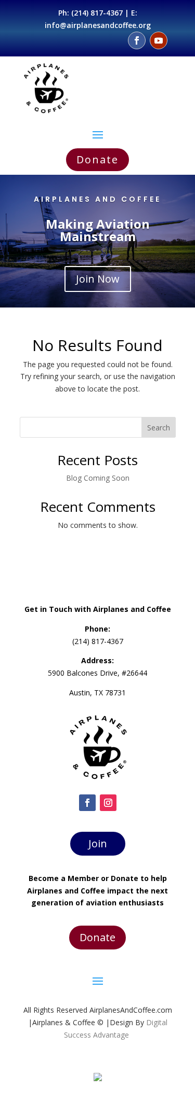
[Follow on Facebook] (137, 40)
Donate (97, 159)
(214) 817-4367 (97, 13)
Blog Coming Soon (97, 478)
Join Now (98, 279)
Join (97, 843)
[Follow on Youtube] (158, 40)
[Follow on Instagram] (108, 802)
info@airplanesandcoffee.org (98, 25)
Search (158, 427)
